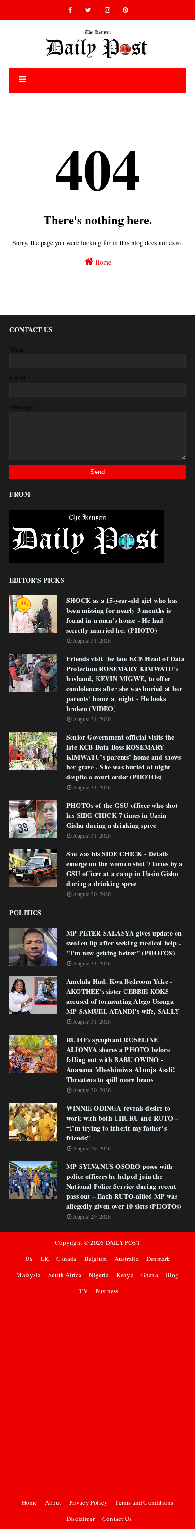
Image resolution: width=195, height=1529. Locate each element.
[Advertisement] (97, 1396)
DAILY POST (123, 1242)
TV (83, 1291)
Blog (172, 1274)
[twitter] (88, 10)
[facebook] (70, 10)
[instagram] (107, 10)
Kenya (124, 1274)
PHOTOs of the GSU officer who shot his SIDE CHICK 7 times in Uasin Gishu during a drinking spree (122, 815)
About (53, 1502)
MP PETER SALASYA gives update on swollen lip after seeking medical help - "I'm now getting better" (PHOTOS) (124, 943)
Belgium (95, 1258)
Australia (127, 1258)
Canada (66, 1258)
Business (107, 1291)
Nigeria (98, 1274)
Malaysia (28, 1274)
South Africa (64, 1274)
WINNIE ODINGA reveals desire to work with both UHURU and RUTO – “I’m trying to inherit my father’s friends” (122, 1123)
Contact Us (117, 1518)
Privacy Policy (88, 1502)
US (29, 1258)
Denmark (158, 1258)
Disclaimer (80, 1518)
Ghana (149, 1274)
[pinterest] (125, 10)
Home (102, 262)
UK (44, 1258)
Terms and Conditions (144, 1502)
